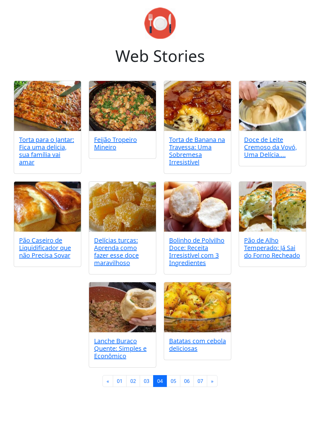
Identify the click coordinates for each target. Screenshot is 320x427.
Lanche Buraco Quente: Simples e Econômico (120, 348)
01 (119, 381)
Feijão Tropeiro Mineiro (115, 143)
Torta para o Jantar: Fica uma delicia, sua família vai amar (46, 150)
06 (187, 381)
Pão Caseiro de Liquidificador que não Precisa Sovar (45, 247)
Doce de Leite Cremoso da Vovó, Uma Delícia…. (270, 147)
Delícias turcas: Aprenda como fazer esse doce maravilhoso (116, 251)
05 (173, 381)
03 (146, 381)
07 (200, 381)
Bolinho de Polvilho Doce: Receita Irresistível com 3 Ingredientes (196, 251)
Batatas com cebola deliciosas (197, 345)
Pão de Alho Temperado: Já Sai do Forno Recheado (272, 247)
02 (133, 381)
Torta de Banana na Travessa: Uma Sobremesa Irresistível (197, 150)
